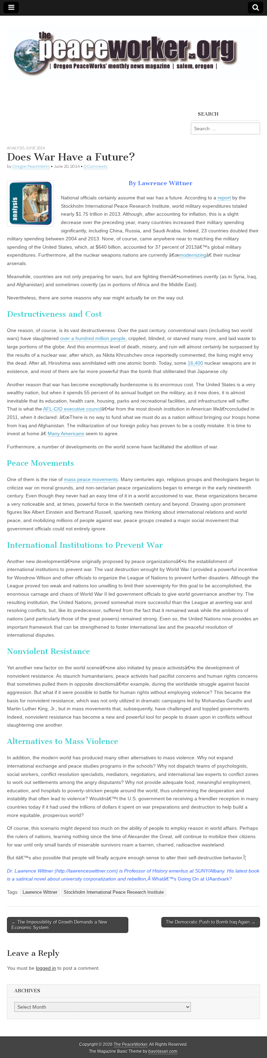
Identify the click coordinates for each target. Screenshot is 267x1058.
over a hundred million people (93, 338)
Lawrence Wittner (40, 892)
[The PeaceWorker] (133, 49)
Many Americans (66, 433)
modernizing (192, 255)
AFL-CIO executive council (72, 409)
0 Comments (95, 166)
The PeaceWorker (130, 1044)
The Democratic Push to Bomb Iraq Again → (211, 922)
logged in (46, 968)
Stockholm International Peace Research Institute (114, 892)
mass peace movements (91, 479)
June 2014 (35, 148)
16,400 (195, 363)
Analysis (15, 148)
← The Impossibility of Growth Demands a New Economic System (59, 924)
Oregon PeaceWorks (31, 166)
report (224, 197)
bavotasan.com (162, 1051)
